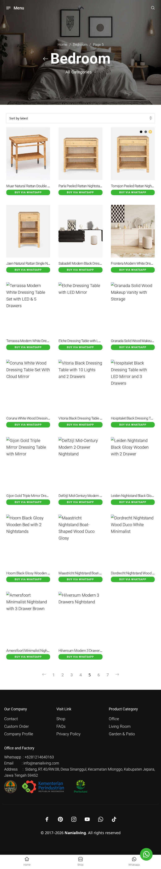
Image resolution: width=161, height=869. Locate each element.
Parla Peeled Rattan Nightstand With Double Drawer (95, 186)
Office (114, 719)
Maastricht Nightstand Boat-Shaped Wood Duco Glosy (97, 573)
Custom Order (16, 726)
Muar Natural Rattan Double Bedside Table (37, 186)
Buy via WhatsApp (28, 192)
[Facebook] (46, 819)
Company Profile (18, 734)
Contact (11, 719)
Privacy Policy (68, 734)
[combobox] (80, 118)
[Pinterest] (60, 819)
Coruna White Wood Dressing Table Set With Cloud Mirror (48, 418)
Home (62, 45)
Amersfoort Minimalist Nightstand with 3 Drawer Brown (46, 651)
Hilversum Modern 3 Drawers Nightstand (88, 651)
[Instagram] (73, 819)
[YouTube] (87, 819)
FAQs (61, 726)
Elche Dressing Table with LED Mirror (85, 341)
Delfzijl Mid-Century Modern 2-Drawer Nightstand (94, 496)
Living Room (120, 726)
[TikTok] (114, 819)
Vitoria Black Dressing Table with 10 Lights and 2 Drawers (100, 418)
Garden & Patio (122, 734)
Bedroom (80, 45)
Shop (60, 719)
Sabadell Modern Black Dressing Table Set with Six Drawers (101, 263)
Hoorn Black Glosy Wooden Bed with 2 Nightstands (43, 573)
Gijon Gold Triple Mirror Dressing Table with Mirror (42, 496)
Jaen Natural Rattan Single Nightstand (33, 263)
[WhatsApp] (100, 819)
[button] (146, 854)
